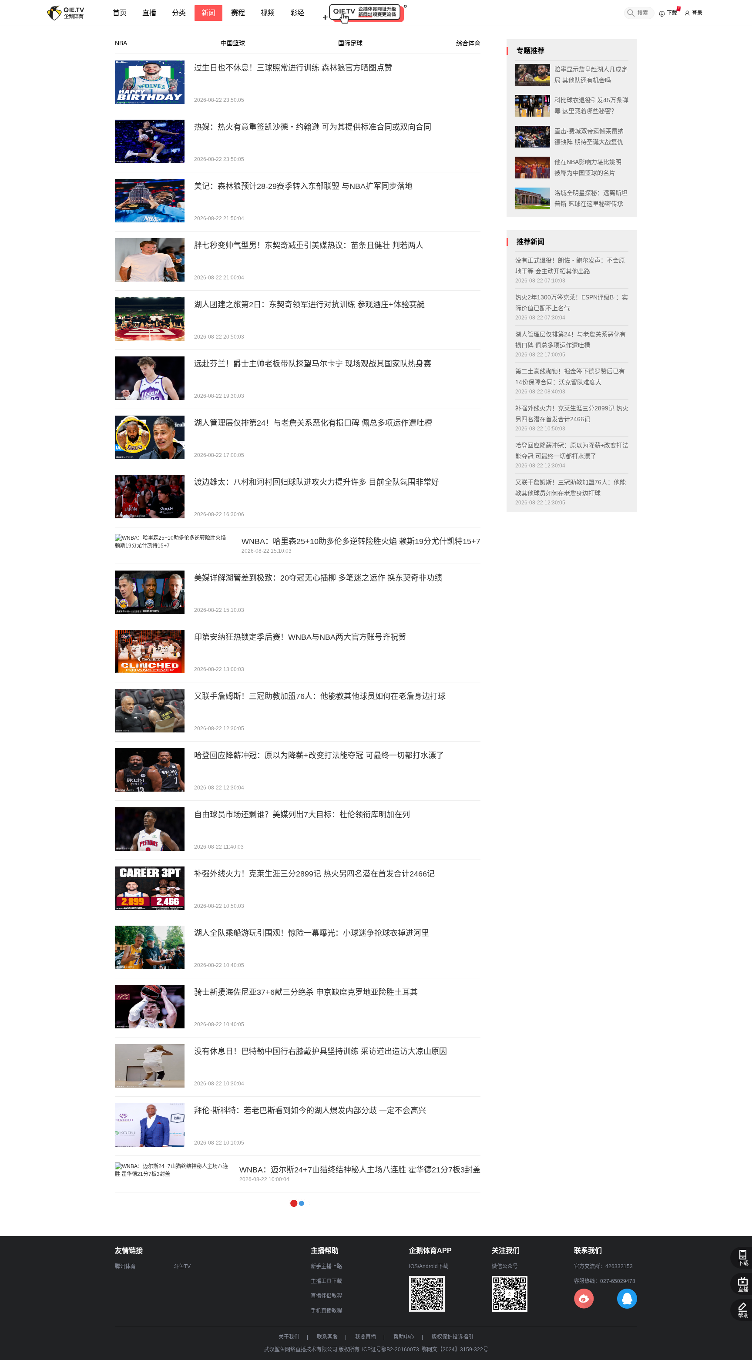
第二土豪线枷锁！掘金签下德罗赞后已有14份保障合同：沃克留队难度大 (570, 377)
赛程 (238, 13)
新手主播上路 (326, 1266)
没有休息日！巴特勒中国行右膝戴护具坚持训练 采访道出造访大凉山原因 (320, 1051)
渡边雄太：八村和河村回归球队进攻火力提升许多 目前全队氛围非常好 (316, 482)
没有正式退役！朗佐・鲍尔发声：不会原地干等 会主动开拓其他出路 (570, 266)
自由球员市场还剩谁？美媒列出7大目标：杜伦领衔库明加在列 (302, 814)
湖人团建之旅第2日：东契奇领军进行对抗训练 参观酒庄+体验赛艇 (309, 304)
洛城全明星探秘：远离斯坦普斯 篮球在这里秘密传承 (591, 198)
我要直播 (365, 1337)
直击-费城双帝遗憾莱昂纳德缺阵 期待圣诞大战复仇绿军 (589, 138)
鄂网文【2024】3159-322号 (455, 1350)
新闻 (208, 13)
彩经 (297, 13)
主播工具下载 (326, 1281)
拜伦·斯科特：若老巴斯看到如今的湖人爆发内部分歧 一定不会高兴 (310, 1110)
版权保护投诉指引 (452, 1337)
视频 (268, 13)
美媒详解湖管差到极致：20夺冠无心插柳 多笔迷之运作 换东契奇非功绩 (318, 578)
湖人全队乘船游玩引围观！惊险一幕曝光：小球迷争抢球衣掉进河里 (311, 933)
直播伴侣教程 (326, 1296)
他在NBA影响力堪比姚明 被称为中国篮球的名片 (587, 167)
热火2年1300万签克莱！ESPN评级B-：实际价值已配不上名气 (571, 303)
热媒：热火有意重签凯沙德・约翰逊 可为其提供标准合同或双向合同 (312, 127)
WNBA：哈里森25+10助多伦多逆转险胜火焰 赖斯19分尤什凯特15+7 (361, 541)
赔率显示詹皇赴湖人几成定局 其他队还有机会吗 (591, 75)
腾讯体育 (125, 1266)
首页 (120, 13)
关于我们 (289, 1337)
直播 (149, 13)
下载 (743, 1263)
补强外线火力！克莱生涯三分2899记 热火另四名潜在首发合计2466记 (314, 874)
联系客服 (327, 1337)
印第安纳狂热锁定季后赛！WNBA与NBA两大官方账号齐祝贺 (300, 637)
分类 (179, 13)
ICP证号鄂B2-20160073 (390, 1350)
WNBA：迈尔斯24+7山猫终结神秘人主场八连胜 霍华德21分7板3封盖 (359, 1169)
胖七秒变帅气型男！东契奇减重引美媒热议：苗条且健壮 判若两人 (308, 245)
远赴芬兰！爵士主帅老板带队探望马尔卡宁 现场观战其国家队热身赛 (312, 363)
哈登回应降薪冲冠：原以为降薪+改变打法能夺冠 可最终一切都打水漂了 (319, 755)
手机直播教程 (326, 1311)
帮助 (743, 1316)
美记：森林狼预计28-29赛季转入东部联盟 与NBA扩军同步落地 (303, 186)
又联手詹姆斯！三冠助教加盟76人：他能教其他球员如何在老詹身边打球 (320, 696)
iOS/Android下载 (428, 1266)
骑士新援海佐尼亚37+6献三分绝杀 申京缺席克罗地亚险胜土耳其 (306, 992)
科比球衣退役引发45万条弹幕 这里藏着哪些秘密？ (591, 105)
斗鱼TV (182, 1266)
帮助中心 (403, 1337)
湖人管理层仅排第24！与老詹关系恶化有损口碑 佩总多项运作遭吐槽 (313, 423)
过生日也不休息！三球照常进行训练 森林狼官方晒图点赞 (293, 68)
